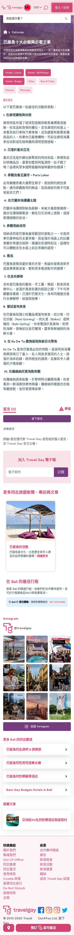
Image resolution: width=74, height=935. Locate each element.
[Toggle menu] (4, 8)
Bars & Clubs (47, 81)
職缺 (43, 874)
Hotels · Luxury (14, 72)
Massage (25, 90)
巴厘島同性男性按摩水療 (23, 763)
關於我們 (9, 850)
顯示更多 (8, 100)
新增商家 (46, 859)
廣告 (43, 855)
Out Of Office (13, 859)
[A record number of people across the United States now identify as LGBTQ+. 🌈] (60, 649)
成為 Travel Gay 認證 (55, 878)
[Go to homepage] (15, 7)
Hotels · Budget (14, 81)
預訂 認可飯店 (43, 927)
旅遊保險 (9, 893)
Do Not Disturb (14, 888)
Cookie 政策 (12, 878)
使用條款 (9, 874)
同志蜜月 (9, 869)
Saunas (10, 90)
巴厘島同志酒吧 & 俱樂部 (23, 749)
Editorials (18, 32)
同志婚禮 (9, 864)
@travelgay (23, 628)
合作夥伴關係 (49, 850)
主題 (6, 897)
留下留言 (37, 418)
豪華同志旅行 (12, 883)
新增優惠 (46, 869)
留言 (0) (9, 409)
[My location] (8, 928)
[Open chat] (46, 7)
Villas (31, 81)
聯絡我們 (9, 855)
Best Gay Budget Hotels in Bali (29, 789)
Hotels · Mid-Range (38, 72)
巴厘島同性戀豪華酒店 (22, 776)
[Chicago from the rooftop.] (14, 706)
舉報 (68, 408)
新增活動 (46, 864)
